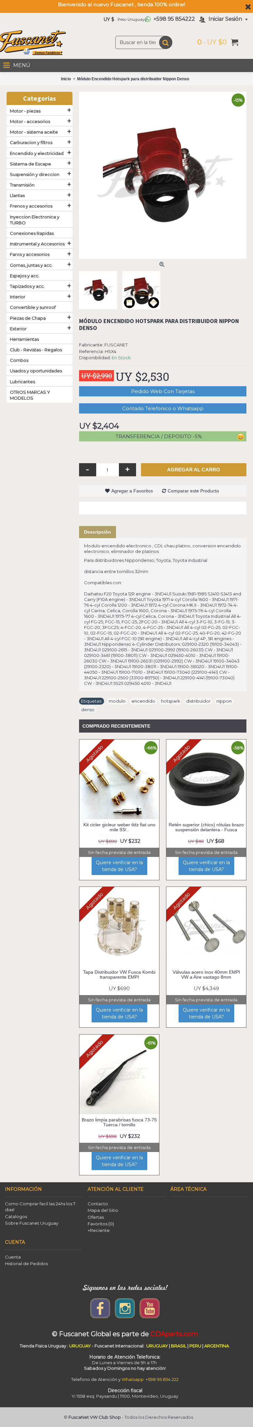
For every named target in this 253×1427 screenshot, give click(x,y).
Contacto (98, 1203)
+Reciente (99, 1230)
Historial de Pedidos (26, 1263)
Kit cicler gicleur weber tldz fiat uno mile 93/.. (119, 827)
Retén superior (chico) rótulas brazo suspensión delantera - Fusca (206, 827)
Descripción (97, 532)
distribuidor (198, 701)
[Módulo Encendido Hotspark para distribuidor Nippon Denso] (162, 175)
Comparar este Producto (193, 490)
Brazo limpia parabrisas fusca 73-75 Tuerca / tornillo (119, 1122)
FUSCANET (116, 344)
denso (88, 709)
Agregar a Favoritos (132, 490)
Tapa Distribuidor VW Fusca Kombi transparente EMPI (119, 974)
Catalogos (16, 1216)
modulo (117, 701)
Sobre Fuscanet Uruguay (31, 1223)
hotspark (170, 701)
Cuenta (13, 1257)
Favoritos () (101, 1223)
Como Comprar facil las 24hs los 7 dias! (40, 1206)
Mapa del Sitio (103, 1210)
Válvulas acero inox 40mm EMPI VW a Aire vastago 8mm (206, 974)
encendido (143, 701)
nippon (224, 701)
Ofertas (96, 1217)
